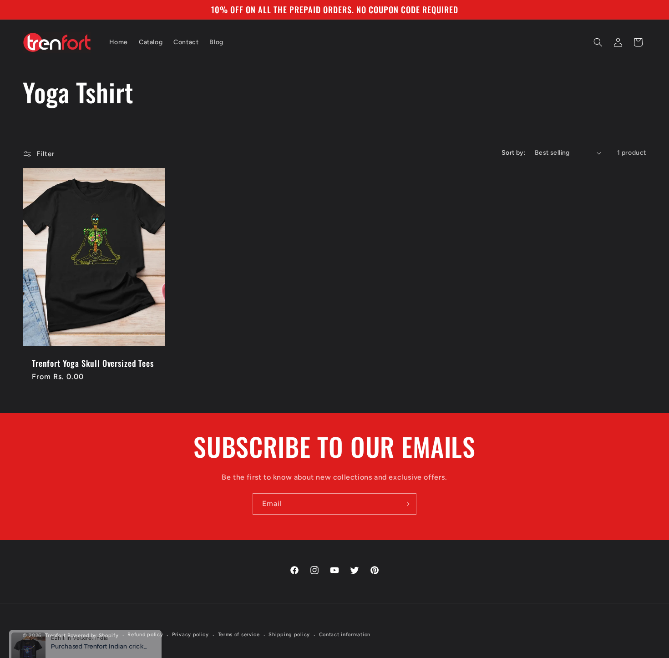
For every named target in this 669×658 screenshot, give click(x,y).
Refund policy (145, 635)
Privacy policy (190, 635)
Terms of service (239, 635)
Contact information (344, 635)
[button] (598, 42)
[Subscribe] (406, 504)
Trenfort (55, 635)
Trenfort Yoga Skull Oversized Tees (93, 363)
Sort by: (514, 153)
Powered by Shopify (93, 635)
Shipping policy (289, 635)
